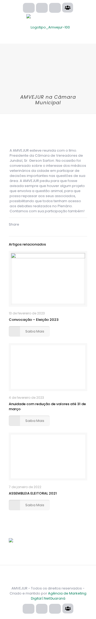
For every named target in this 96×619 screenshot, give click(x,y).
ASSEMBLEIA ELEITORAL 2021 (33, 493)
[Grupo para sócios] (67, 8)
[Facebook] (42, 8)
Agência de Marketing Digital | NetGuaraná (59, 596)
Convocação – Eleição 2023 (33, 319)
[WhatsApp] (29, 8)
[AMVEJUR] (48, 27)
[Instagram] (55, 8)
